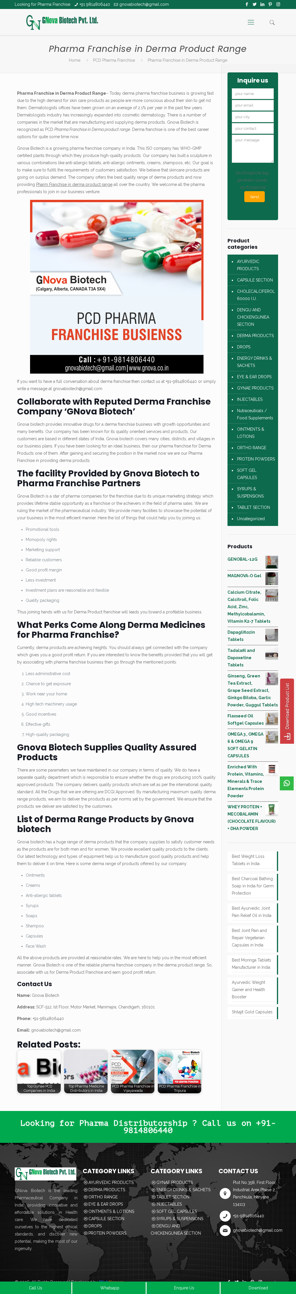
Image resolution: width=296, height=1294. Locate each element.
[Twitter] (255, 4)
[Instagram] (278, 4)
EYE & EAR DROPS (254, 376)
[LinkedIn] (263, 4)
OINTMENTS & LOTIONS (250, 433)
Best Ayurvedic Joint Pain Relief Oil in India (251, 912)
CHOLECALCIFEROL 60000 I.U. (256, 295)
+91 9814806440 (94, 4)
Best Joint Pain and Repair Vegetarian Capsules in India (249, 937)
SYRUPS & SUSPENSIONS (250, 492)
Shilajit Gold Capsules (252, 1012)
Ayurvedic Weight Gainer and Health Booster (248, 989)
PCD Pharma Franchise (114, 60)
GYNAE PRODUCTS (255, 388)
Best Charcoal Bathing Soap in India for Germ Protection (253, 885)
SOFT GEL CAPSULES (247, 474)
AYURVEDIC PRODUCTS (248, 265)
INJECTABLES (249, 399)
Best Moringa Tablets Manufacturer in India (251, 964)
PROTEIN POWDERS (256, 459)
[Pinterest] (270, 4)
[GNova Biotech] (62, 22)
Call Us (35, 1288)
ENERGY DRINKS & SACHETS (254, 362)
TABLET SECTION (253, 507)
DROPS (243, 347)
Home (74, 60)
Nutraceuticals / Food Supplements (255, 414)
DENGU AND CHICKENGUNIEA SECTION (253, 317)
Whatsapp (109, 1288)
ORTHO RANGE (251, 447)
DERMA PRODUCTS (255, 335)
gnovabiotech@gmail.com (144, 4)
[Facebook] (247, 4)
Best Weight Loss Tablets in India (248, 860)
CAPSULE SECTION (255, 280)
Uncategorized (251, 518)
